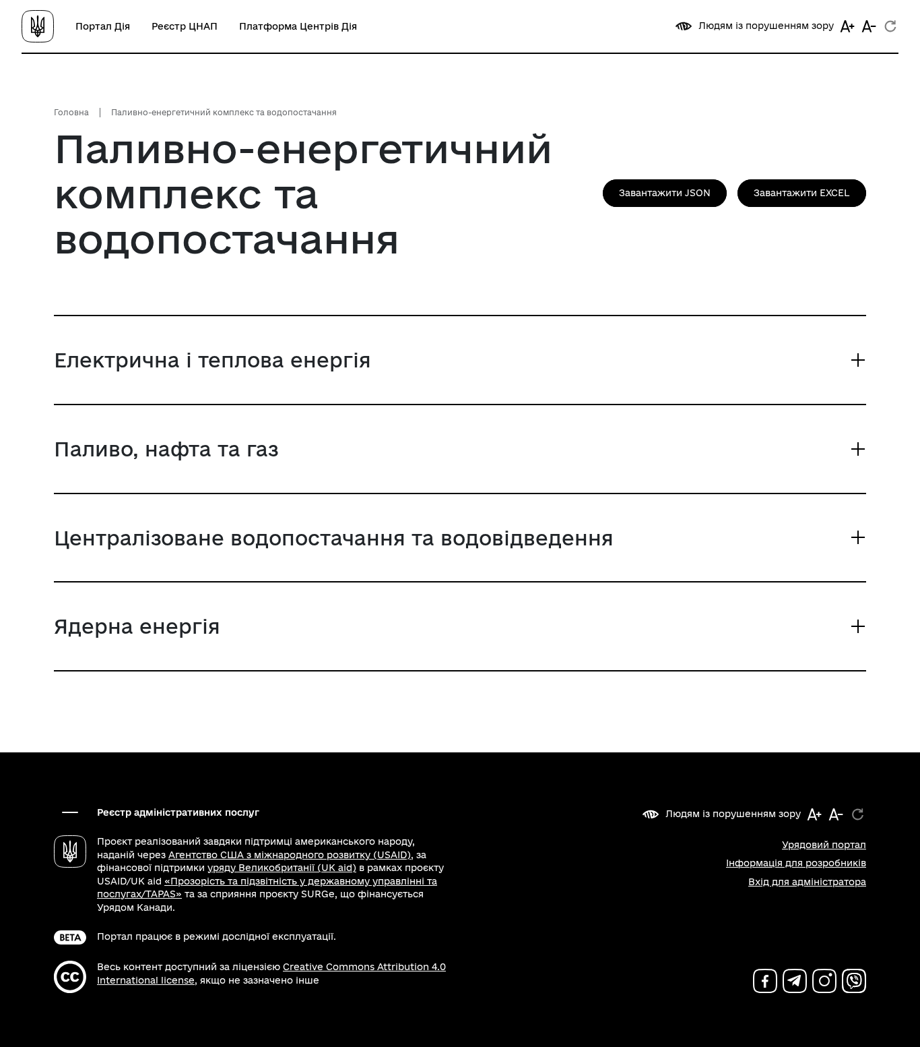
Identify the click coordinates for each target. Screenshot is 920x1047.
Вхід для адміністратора (807, 881)
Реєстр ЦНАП (185, 26)
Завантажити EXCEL (802, 192)
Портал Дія (102, 26)
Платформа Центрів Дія (298, 26)
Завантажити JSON (665, 192)
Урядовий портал (824, 844)
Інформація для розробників (796, 863)
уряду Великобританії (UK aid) (281, 867)
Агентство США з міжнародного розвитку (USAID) (289, 854)
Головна (71, 112)
